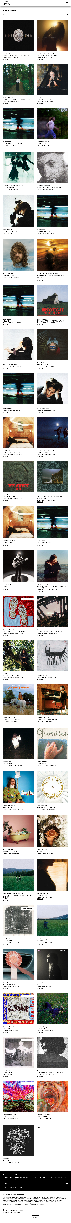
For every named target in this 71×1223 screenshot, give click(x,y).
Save (35, 1217)
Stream (6, 59)
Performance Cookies (14, 1210)
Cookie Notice (50, 1201)
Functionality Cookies (13, 1207)
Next (39, 1127)
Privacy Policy (8, 1203)
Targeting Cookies (12, 1212)
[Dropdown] (35, 14)
